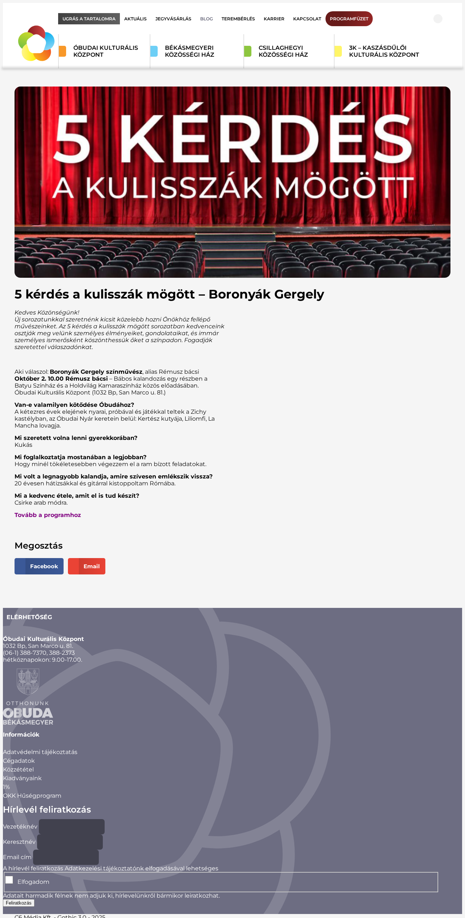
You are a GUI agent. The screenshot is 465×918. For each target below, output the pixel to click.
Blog (206, 18)
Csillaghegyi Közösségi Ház (283, 51)
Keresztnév (19, 841)
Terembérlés (238, 18)
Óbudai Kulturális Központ (105, 51)
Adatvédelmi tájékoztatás (40, 752)
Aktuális (135, 18)
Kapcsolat (307, 18)
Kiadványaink (22, 778)
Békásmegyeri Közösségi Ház (189, 51)
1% (6, 786)
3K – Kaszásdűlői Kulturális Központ (384, 51)
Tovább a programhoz (48, 515)
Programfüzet (349, 18)
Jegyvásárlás (173, 18)
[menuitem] (89, 18)
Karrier (274, 18)
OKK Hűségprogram (32, 795)
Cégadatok (19, 760)
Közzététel (18, 769)
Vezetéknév (20, 826)
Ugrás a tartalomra (89, 18)
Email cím (17, 857)
